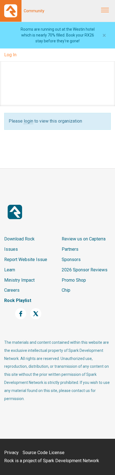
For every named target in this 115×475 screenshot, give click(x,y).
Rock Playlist (17, 300)
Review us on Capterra (84, 239)
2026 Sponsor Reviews (84, 269)
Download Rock (19, 239)
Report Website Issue (25, 259)
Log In (10, 54)
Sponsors (71, 259)
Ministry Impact (19, 280)
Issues (11, 249)
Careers (12, 290)
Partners (70, 249)
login (28, 121)
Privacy (11, 452)
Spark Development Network (71, 460)
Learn (9, 269)
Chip (66, 290)
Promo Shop (74, 280)
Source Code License (43, 452)
